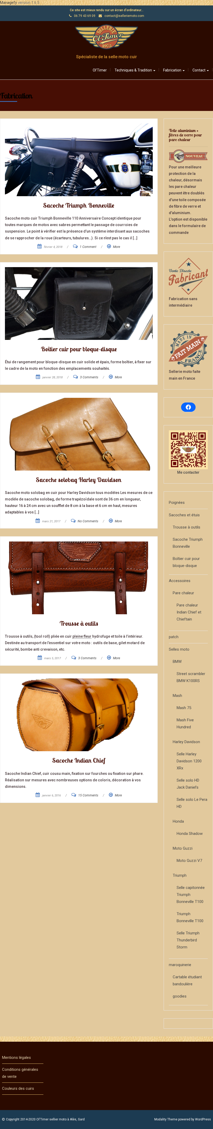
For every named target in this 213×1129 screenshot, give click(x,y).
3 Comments (89, 377)
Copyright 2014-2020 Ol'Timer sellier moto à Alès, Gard (45, 1119)
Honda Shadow (190, 833)
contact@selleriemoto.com (124, 16)
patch (173, 637)
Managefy (9, 2)
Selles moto (179, 649)
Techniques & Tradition (134, 70)
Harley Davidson (186, 742)
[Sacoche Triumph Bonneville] (78, 159)
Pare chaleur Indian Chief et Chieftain (189, 612)
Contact (199, 70)
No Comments (88, 521)
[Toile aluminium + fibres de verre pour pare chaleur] (188, 156)
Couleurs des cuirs (18, 1088)
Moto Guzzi (182, 848)
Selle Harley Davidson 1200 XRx (189, 761)
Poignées (177, 502)
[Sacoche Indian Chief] (78, 714)
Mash (177, 695)
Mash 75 (184, 707)
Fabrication (172, 70)
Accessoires (179, 580)
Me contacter (188, 472)
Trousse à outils (186, 527)
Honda (178, 821)
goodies (180, 996)
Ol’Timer (100, 70)
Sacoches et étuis (184, 515)
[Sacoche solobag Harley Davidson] (78, 434)
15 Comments (88, 795)
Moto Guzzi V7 (189, 860)
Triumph (180, 875)
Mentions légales (16, 1057)
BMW (177, 661)
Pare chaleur (183, 593)
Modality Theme (165, 1119)
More (116, 247)
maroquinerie (180, 964)
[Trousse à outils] (78, 578)
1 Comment (88, 247)
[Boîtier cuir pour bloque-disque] (78, 303)
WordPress (203, 1119)
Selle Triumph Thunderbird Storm (188, 940)
